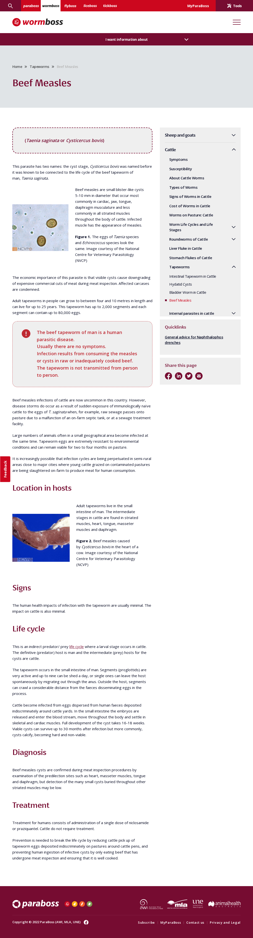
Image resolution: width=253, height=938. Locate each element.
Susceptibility (180, 168)
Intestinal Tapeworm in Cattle (192, 276)
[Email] (199, 376)
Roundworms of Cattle (188, 239)
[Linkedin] (178, 376)
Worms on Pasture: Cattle (191, 214)
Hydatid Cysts (180, 284)
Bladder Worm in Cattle (187, 292)
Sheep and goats (180, 135)
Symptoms (178, 159)
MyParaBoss (170, 922)
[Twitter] (188, 376)
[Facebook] (168, 376)
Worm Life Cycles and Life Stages (191, 227)
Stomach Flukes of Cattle (190, 257)
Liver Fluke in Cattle (185, 248)
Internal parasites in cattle (191, 313)
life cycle (76, 646)
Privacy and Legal (225, 922)
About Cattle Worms (186, 177)
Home (17, 66)
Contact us (195, 922)
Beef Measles (180, 300)
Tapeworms (39, 66)
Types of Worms (183, 187)
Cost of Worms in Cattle (189, 205)
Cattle (170, 149)
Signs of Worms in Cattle (190, 196)
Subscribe (146, 922)
